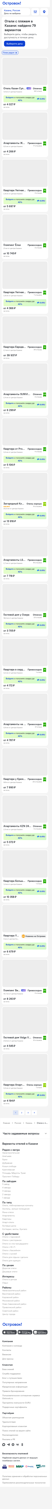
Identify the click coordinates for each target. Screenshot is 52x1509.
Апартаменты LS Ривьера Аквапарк (14, 559)
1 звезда (6, 1197)
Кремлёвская (8, 1169)
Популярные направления (14, 1382)
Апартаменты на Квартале (14, 724)
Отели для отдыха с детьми (15, 1257)
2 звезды (6, 1194)
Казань (29, 1123)
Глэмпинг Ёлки (12, 245)
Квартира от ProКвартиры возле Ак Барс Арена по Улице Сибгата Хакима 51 (14, 448)
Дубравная (7, 1163)
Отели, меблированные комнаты (17, 1205)
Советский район (10, 1311)
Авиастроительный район (14, 1290)
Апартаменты (8, 1215)
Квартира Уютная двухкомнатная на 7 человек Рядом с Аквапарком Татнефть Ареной (14, 190)
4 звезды (6, 1187)
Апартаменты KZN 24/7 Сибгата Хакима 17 (17, 826)
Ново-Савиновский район (14, 1304)
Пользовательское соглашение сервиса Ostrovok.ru (21, 1397)
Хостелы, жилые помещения (15, 1208)
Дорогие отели (9, 1268)
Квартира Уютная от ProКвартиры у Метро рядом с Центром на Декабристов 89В (14, 292)
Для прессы (7, 1359)
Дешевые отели (9, 1271)
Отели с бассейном (11, 1250)
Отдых (5, 1282)
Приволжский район (11, 1307)
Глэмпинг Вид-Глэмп (12, 990)
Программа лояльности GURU (16, 1402)
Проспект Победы (10, 1176)
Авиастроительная (10, 1152)
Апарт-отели (8, 1222)
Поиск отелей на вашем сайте (16, 1430)
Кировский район (10, 1297)
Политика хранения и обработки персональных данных (24, 1477)
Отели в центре (9, 1279)
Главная (6, 1123)
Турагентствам (9, 1422)
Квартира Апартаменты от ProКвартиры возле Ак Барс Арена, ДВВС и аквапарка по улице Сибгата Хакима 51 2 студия (14, 1084)
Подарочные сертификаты (14, 1407)
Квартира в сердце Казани (14, 669)
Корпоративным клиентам (14, 1426)
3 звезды (6, 1191)
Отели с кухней (9, 1253)
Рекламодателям (10, 1435)
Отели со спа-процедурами (15, 1243)
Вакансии (6, 1354)
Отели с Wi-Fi (8, 1247)
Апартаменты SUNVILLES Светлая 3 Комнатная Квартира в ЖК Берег (17, 394)
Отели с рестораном (12, 1240)
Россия (18, 1123)
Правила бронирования (13, 1391)
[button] (16, 11)
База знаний (8, 1369)
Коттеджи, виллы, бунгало (14, 1229)
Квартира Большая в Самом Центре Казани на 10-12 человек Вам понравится (14, 881)
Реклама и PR (8, 1439)
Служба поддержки (11, 1373)
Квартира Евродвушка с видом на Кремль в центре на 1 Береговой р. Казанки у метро (14, 346)
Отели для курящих (11, 1260)
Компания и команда (12, 1345)
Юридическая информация (14, 1386)
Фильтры (35, 11)
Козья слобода (9, 1166)
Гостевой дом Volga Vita (17, 1037)
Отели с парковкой (11, 1237)
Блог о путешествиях (12, 1378)
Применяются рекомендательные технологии (23, 1482)
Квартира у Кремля (14, 779)
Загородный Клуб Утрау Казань (14, 503)
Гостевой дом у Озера (16, 614)
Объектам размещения (13, 1417)
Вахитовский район (11, 1294)
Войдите (20, 99)
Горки (4, 1159)
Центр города (8, 1314)
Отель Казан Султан (14, 88)
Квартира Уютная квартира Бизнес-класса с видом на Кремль (11, 935)
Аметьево (6, 1156)
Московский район (11, 1300)
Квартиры (6, 1219)
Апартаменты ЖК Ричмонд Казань (14, 143)
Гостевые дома (9, 1225)
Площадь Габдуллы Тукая (14, 1173)
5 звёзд (5, 1184)
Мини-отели (8, 1212)
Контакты (6, 1350)
